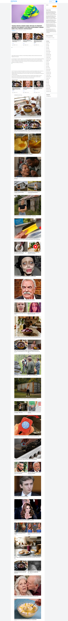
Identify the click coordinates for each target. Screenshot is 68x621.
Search (54, 6)
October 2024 (48, 75)
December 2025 (48, 54)
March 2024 (48, 85)
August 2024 (48, 78)
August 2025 (48, 60)
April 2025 (47, 66)
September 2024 (48, 76)
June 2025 (47, 63)
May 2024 (47, 82)
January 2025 (48, 70)
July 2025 (47, 61)
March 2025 (48, 67)
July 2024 (47, 79)
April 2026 (47, 48)
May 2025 (47, 64)
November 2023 (48, 91)
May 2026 (47, 47)
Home (12, 23)
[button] (27, 13)
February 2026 (48, 51)
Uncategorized (15, 23)
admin (17, 30)
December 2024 (48, 72)
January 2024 (48, 88)
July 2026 (47, 44)
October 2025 (48, 57)
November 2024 (48, 73)
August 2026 (48, 42)
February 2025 (48, 69)
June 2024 (47, 81)
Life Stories (14, 1)
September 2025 (48, 58)
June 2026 (47, 45)
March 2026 (48, 50)
